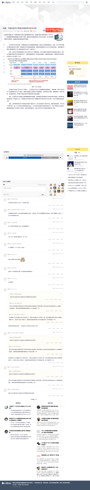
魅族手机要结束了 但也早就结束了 (75, 177)
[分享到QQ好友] (4, 56)
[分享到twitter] (4, 69)
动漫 (31, 2)
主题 (48, 2)
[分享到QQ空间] (4, 53)
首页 (14, 2)
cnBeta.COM (26, 31)
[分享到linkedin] (4, 72)
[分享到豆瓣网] (4, 62)
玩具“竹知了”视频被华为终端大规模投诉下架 (19, 438)
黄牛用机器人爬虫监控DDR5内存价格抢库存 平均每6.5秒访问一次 (80, 102)
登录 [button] (4, 184)
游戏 (27, 2)
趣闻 (35, 2)
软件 (44, 2)
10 (67, 190)
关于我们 (15, 484)
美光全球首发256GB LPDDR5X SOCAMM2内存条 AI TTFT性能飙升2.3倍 (81, 94)
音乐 (22, 2)
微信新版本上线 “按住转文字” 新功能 (50, 455)
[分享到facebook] (4, 65)
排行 (53, 2)
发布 (43, 194)
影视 (18, 2)
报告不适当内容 (25, 484)
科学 (40, 2)
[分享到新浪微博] (4, 50)
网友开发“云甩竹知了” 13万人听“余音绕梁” (19, 434)
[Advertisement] (45, 15)
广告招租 (19, 484)
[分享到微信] (4, 59)
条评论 (34, 31)
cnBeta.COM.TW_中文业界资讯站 (6, 2)
